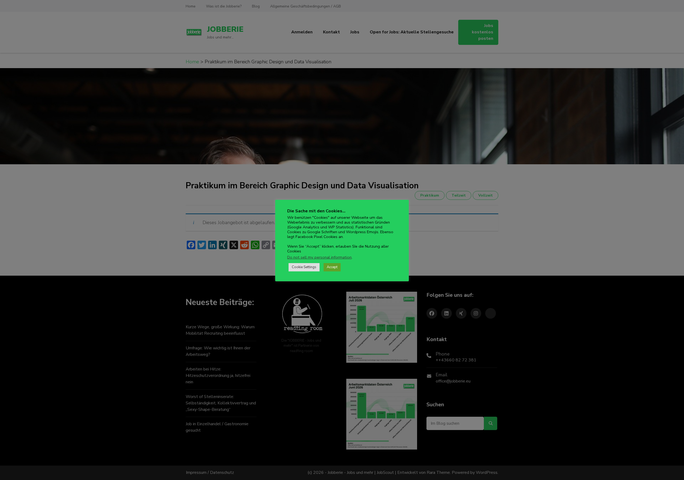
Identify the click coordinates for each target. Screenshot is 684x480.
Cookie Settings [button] (304, 267)
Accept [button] (332, 267)
